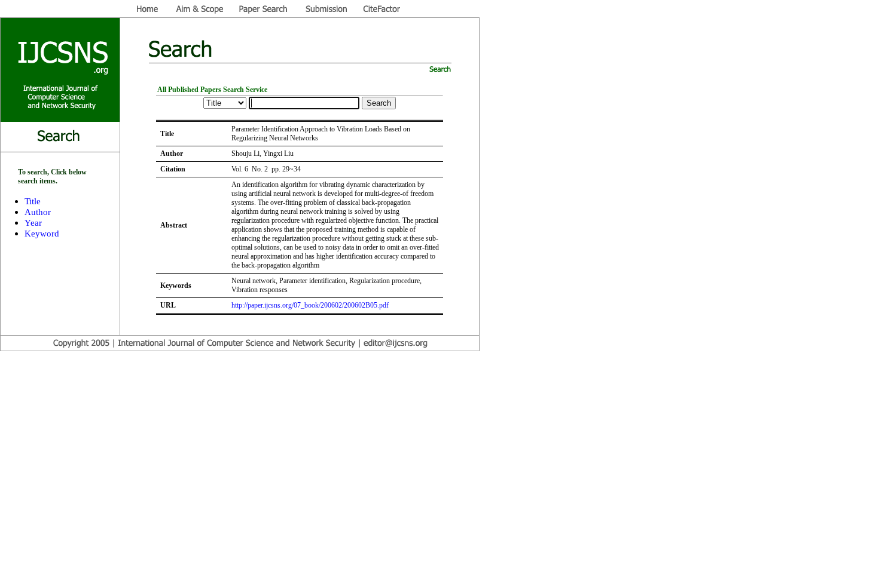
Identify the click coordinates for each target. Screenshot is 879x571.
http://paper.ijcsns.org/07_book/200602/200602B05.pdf (310, 305)
